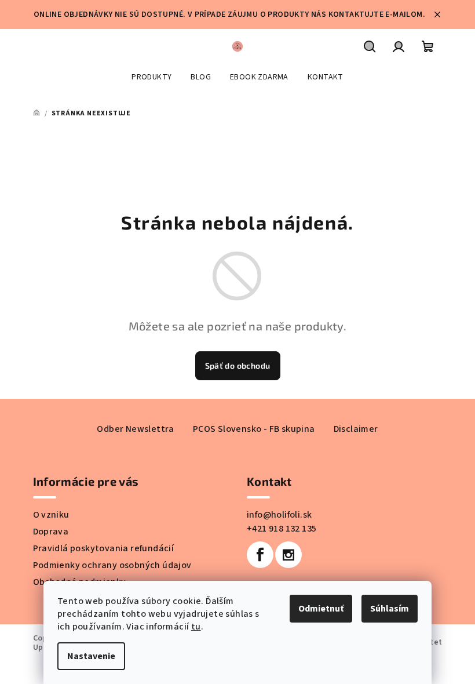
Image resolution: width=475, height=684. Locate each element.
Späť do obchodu (238, 365)
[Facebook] (260, 554)
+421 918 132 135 (281, 528)
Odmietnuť (321, 608)
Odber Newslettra (135, 429)
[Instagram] (288, 554)
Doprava (51, 531)
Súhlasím (389, 608)
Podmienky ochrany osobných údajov (112, 565)
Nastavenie (91, 656)
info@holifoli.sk (279, 514)
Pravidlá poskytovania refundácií (103, 548)
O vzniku (51, 514)
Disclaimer (356, 429)
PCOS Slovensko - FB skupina (254, 429)
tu (196, 626)
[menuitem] (151, 77)
